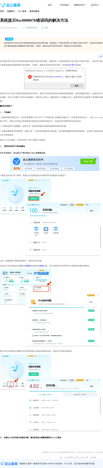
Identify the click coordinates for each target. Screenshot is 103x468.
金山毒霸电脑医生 (44, 437)
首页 (50, 5)
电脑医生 (11, 11)
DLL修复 (22, 11)
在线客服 (93, 457)
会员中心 (95, 5)
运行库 (70, 65)
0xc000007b (57, 77)
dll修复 (40, 266)
